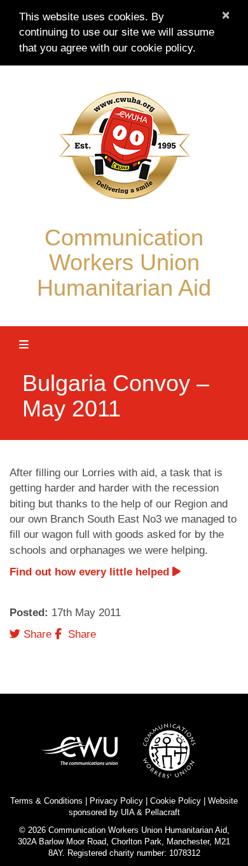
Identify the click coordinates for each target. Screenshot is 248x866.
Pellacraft (162, 812)
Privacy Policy (116, 801)
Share (36, 634)
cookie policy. (163, 48)
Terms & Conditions (46, 801)
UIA (127, 812)
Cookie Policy (175, 801)
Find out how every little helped (91, 572)
